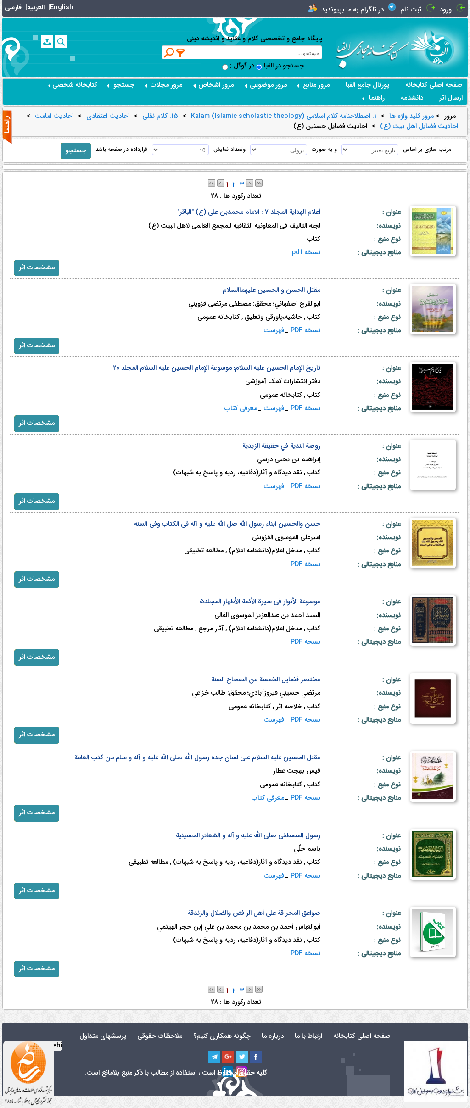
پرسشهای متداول (102, 1036)
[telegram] (214, 1057)
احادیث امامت (54, 116)
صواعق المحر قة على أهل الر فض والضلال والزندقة (254, 913)
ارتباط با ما (308, 1036)
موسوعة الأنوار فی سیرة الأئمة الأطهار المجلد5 (260, 601)
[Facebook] (256, 1057)
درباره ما (273, 1036)
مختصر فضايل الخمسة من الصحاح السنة (265, 679)
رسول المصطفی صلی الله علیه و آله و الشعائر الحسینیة (248, 835)
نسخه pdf (306, 252)
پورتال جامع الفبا (367, 85)
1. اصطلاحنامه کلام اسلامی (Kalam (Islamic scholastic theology (283, 116)
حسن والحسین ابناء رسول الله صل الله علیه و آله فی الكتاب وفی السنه (227, 524)
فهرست (273, 330)
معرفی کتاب (240, 408)
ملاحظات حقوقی (159, 1036)
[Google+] (228, 1057)
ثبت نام (410, 10)
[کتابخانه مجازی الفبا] (438, 47)
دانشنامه (412, 98)
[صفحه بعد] (249, 183)
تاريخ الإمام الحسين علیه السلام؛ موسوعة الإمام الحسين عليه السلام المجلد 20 (216, 368)
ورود (446, 10)
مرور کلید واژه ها (411, 116)
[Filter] (180, 52)
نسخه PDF (305, 330)
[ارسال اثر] (47, 41)
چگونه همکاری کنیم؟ (222, 1036)
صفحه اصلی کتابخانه (434, 85)
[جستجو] (61, 41)
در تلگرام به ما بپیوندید (352, 10)
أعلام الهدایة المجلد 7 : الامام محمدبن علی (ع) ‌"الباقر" (248, 212)
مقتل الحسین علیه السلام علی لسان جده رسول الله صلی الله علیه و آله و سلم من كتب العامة (197, 757)
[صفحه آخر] (259, 183)
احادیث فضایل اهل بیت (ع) (419, 127)
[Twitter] (242, 1057)
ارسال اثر (451, 98)
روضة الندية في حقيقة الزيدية (281, 446)
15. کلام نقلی (160, 116)
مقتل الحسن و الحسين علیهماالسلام (271, 290)
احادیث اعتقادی (107, 116)
